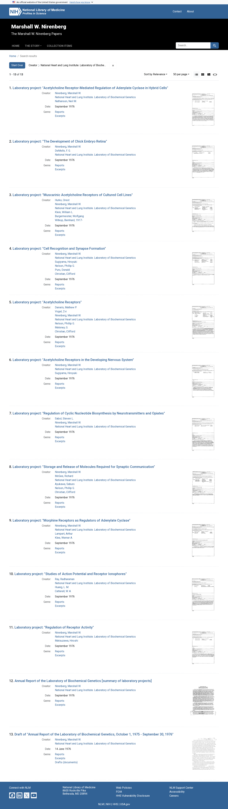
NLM (101, 804)
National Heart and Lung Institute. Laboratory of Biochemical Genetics (95, 97)
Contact (177, 11)
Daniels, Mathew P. (66, 307)
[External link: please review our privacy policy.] (12, 795)
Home (16, 45)
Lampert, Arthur (64, 533)
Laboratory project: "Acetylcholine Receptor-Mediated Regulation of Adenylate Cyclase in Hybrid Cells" (90, 88)
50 (180, 74)
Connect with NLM (20, 787)
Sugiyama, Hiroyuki (66, 261)
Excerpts (60, 115)
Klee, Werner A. (64, 537)
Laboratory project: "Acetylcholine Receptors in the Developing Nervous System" (73, 360)
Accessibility (177, 791)
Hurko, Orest (62, 200)
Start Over (17, 65)
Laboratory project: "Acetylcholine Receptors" (47, 302)
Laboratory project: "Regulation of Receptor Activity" (54, 627)
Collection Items (59, 45)
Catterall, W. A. (63, 591)
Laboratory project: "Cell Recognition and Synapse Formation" (59, 248)
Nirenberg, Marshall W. (68, 93)
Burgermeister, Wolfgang (69, 216)
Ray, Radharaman (64, 579)
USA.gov (125, 804)
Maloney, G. (61, 327)
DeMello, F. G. (63, 150)
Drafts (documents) (66, 762)
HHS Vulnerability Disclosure (133, 795)
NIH (108, 804)
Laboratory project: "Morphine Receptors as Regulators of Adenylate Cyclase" (71, 520)
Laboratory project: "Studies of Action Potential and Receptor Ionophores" (71, 574)
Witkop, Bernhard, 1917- (69, 220)
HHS (115, 804)
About (190, 11)
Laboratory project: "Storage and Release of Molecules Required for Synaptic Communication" (84, 467)
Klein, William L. (64, 212)
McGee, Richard (64, 476)
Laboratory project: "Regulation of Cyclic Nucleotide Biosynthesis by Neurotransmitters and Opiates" (89, 413)
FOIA (119, 791)
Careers (174, 795)
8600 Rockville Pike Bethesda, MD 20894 (75, 792)
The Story (32, 45)
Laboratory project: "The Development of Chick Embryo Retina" (60, 141)
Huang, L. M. (62, 587)
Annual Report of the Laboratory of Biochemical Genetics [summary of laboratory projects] (83, 681)
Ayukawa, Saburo (65, 484)
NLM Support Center (181, 787)
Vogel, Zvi (61, 311)
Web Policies (124, 787)
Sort (154, 74)
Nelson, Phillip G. (65, 265)
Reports (59, 111)
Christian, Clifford (65, 273)
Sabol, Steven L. (64, 418)
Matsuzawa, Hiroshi (66, 640)
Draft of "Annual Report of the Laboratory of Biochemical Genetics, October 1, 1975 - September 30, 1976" (94, 734)
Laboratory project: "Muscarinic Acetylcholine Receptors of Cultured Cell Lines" (73, 195)
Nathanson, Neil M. (66, 101)
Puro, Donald (62, 269)
